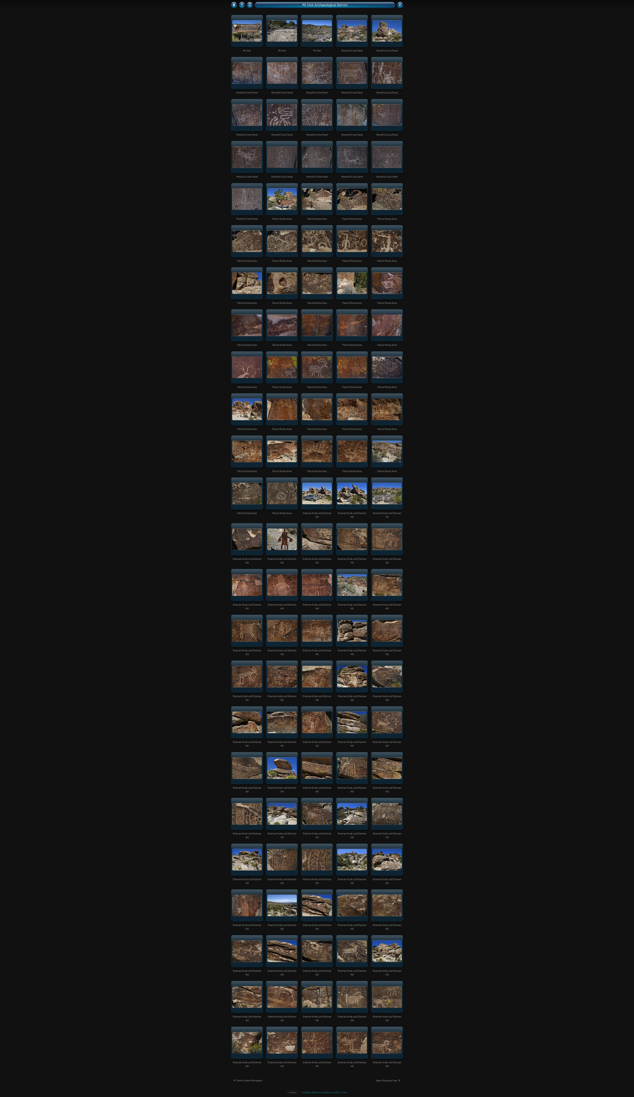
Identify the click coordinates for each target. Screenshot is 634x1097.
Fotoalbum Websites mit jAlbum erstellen (320, 1092)
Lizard (344, 1092)
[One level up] (242, 5)
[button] (5, 1092)
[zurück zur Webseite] (234, 5)
